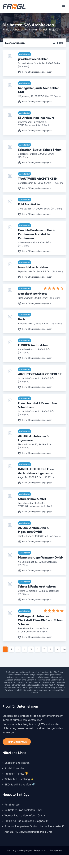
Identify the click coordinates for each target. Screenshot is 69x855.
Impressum (56, 850)
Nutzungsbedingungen (19, 850)
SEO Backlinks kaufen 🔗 (19, 784)
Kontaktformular (14, 768)
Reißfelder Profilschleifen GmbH (23, 810)
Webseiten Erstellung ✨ (19, 779)
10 (64, 649)
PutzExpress (12, 804)
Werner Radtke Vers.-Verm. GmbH (24, 815)
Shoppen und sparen (17, 762)
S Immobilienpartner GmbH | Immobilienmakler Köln (35, 826)
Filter (60, 42)
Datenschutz (40, 850)
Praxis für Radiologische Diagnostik (26, 820)
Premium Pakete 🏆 (16, 773)
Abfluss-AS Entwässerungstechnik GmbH (29, 831)
